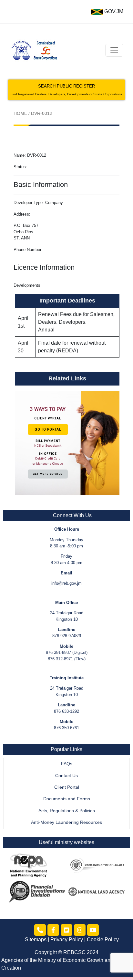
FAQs (66, 763)
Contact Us (66, 775)
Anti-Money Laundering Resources (66, 822)
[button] (67, 442)
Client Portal (66, 787)
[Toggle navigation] (114, 50)
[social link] (40, 930)
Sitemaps (35, 939)
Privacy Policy (66, 939)
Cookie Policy (103, 939)
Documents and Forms (66, 798)
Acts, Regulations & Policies (66, 810)
